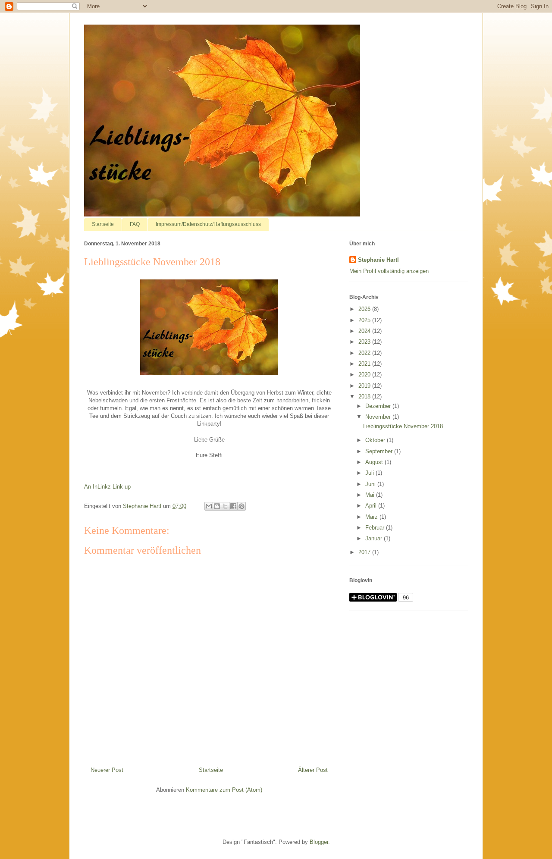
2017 (365, 552)
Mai (370, 495)
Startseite (103, 224)
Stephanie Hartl (378, 260)
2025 (365, 320)
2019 (365, 385)
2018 (365, 396)
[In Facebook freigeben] (233, 506)
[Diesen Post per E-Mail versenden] (208, 506)
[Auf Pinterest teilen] (241, 506)
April (371, 505)
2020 (365, 374)
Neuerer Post (107, 770)
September (379, 451)
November (378, 417)
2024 (365, 331)
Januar (374, 538)
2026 (365, 309)
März (372, 517)
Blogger (319, 842)
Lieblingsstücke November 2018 (403, 426)
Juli (370, 473)
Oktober (376, 440)
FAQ (135, 224)
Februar (375, 527)
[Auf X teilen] (225, 506)
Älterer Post (313, 770)
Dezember (378, 406)
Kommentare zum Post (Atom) (224, 790)
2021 (365, 364)
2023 (365, 342)
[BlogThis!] (217, 506)
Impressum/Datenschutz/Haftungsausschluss (208, 224)
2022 (365, 353)
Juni (371, 484)
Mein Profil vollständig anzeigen (389, 271)
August (375, 462)
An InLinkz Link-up (107, 486)
